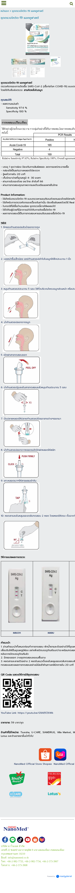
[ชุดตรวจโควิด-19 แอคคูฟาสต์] (38, 38)
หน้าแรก (5, 11)
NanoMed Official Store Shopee (33, 764)
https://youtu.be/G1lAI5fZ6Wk (35, 713)
